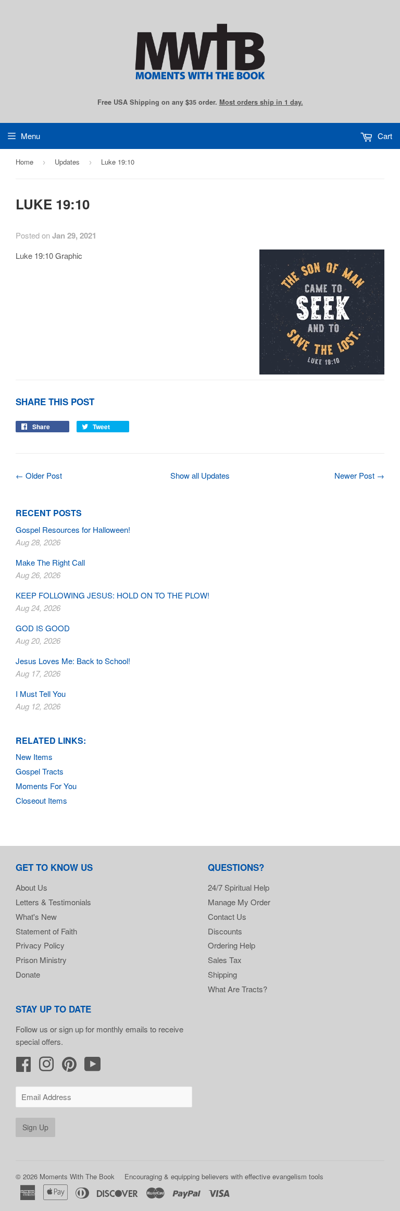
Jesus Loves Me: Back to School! (73, 660)
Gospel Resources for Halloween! (73, 529)
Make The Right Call (50, 562)
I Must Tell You (41, 693)
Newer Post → (359, 475)
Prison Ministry (41, 959)
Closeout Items (41, 800)
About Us (31, 887)
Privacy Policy (40, 945)
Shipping (222, 974)
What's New (36, 916)
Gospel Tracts (40, 771)
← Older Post (39, 475)
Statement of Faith (46, 931)
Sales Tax (225, 959)
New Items (34, 756)
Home (24, 162)
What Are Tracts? (237, 988)
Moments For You (46, 785)
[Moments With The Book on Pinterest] (69, 1067)
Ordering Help (231, 945)
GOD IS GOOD (43, 627)
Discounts (225, 931)
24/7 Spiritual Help (238, 887)
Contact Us (227, 916)
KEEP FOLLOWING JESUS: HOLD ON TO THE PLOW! (112, 595)
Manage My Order (239, 901)
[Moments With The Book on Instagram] (46, 1067)
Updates (67, 162)
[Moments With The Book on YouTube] (92, 1067)
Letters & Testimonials (53, 901)
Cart (384, 135)
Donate (28, 974)
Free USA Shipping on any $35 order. (200, 102)
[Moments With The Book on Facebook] (23, 1067)
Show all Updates (200, 475)
